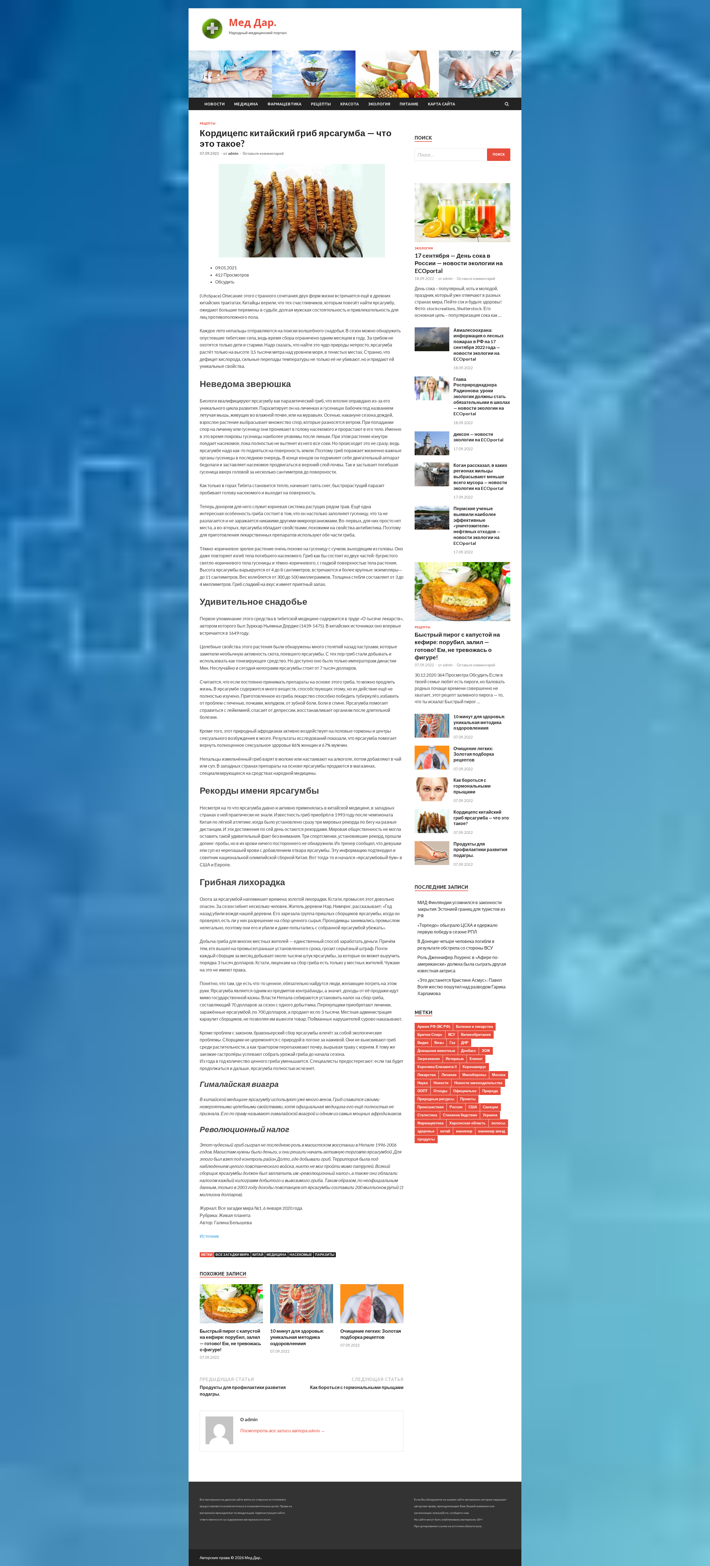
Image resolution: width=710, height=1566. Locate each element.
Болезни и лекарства (474, 1026)
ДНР (464, 1042)
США (472, 1107)
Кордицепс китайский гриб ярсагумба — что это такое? (481, 817)
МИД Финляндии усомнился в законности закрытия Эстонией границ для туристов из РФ (461, 909)
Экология (379, 104)
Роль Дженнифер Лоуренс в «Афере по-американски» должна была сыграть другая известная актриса (461, 964)
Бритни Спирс (429, 1034)
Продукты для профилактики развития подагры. (480, 849)
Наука (422, 1083)
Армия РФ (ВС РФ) (433, 1026)
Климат (476, 1058)
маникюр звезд (491, 1131)
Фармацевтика (284, 104)
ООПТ (422, 1091)
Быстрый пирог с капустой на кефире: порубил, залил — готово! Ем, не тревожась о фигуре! (230, 1340)
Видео (422, 1042)
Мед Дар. (253, 22)
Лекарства (426, 1074)
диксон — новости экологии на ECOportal (478, 436)
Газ (452, 1042)
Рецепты (321, 104)
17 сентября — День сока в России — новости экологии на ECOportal (459, 263)
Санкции (490, 1107)
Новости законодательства (478, 1083)
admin (233, 153)
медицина (276, 1255)
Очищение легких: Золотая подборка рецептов (370, 1334)
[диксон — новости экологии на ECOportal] (432, 453)
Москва (498, 1074)
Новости (214, 104)
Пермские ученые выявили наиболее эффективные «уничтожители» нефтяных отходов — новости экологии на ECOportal (476, 526)
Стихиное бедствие (460, 1115)
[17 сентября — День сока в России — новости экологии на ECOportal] (462, 243)
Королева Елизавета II (437, 1066)
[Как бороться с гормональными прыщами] (432, 799)
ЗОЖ (486, 1050)
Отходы (440, 1091)
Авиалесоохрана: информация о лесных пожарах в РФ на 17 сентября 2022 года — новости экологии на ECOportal (478, 344)
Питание (409, 104)
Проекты (468, 1099)
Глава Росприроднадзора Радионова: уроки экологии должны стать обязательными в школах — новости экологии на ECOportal (481, 396)
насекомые (301, 1255)
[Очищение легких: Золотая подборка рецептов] (372, 1324)
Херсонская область (467, 1123)
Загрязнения (428, 1058)
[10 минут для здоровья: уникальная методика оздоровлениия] (301, 1324)
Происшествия (430, 1107)
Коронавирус (474, 1066)
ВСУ (451, 1034)
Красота (349, 104)
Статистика (427, 1115)
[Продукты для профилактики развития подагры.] (432, 863)
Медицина (246, 104)
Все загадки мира (232, 1255)
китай (257, 1255)
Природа (490, 1091)
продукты (426, 1139)
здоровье (425, 1131)
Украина (490, 1115)
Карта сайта (441, 104)
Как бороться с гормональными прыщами (472, 785)
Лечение (449, 1074)
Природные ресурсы (435, 1099)
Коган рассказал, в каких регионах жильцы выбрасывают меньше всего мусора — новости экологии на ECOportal (480, 476)
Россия (456, 1107)
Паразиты (324, 1255)
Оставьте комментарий (263, 153)
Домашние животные (436, 1050)
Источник (209, 1236)
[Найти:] (462, 154)
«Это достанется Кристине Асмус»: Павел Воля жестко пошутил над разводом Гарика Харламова (461, 986)
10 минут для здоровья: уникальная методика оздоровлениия (297, 1337)
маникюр (464, 1131)
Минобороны (474, 1074)
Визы (439, 1042)
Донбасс (468, 1050)
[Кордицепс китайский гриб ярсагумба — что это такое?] (432, 831)
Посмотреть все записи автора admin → (282, 1430)
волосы (498, 1123)
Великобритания (476, 1034)
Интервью (455, 1058)
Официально (464, 1091)
